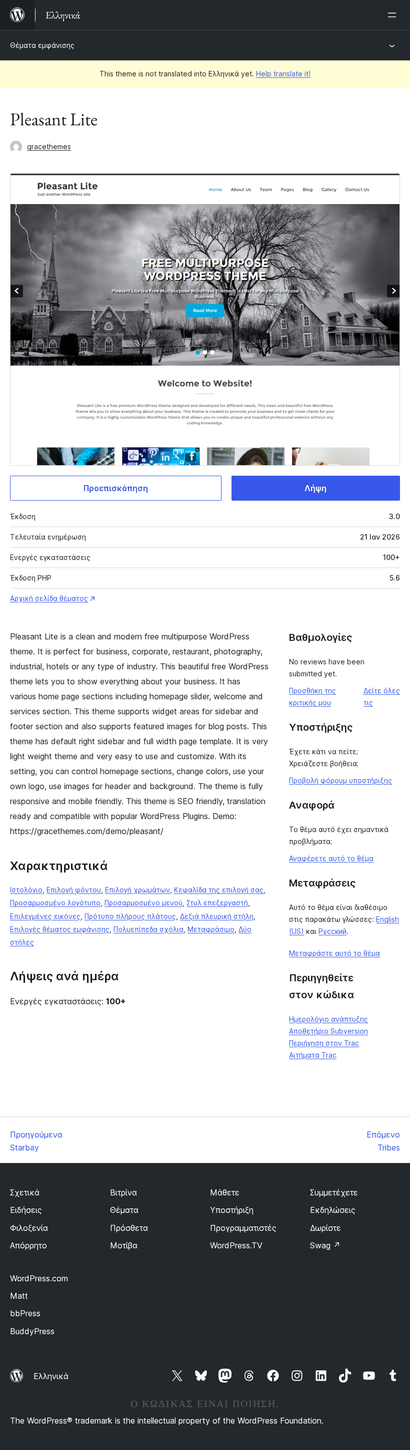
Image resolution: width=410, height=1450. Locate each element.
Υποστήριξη (232, 1210)
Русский (332, 931)
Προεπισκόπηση (116, 488)
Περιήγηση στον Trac (324, 1043)
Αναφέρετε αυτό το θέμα (331, 858)
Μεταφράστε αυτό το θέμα (334, 953)
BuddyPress (32, 1331)
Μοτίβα (124, 1245)
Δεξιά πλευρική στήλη (217, 916)
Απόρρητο (28, 1245)
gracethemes (49, 146)
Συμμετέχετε (334, 1192)
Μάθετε (225, 1192)
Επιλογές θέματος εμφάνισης (60, 929)
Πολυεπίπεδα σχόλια (149, 929)
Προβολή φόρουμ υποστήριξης (340, 780)
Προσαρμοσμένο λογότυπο (55, 902)
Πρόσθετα (129, 1228)
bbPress (25, 1313)
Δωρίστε (325, 1228)
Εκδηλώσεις (333, 1210)
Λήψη (315, 488)
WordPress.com (39, 1278)
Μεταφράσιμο (211, 929)
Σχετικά (25, 1192)
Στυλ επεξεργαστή (217, 902)
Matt (19, 1296)
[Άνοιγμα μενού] (394, 15)
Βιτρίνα (123, 1192)
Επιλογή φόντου (73, 889)
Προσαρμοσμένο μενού (143, 902)
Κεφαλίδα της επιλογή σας (219, 889)
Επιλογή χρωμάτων (137, 889)
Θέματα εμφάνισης (42, 45)
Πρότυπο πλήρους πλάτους (130, 916)
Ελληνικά (51, 1376)
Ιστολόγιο (26, 889)
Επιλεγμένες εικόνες (45, 916)
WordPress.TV (236, 1245)
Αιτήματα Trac (312, 1055)
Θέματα (124, 1210)
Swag (325, 1245)
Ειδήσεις (26, 1210)
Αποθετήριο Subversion (328, 1031)
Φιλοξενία (29, 1228)
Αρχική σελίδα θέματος (49, 598)
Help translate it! (283, 73)
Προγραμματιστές (243, 1228)
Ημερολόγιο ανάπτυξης (328, 1019)
